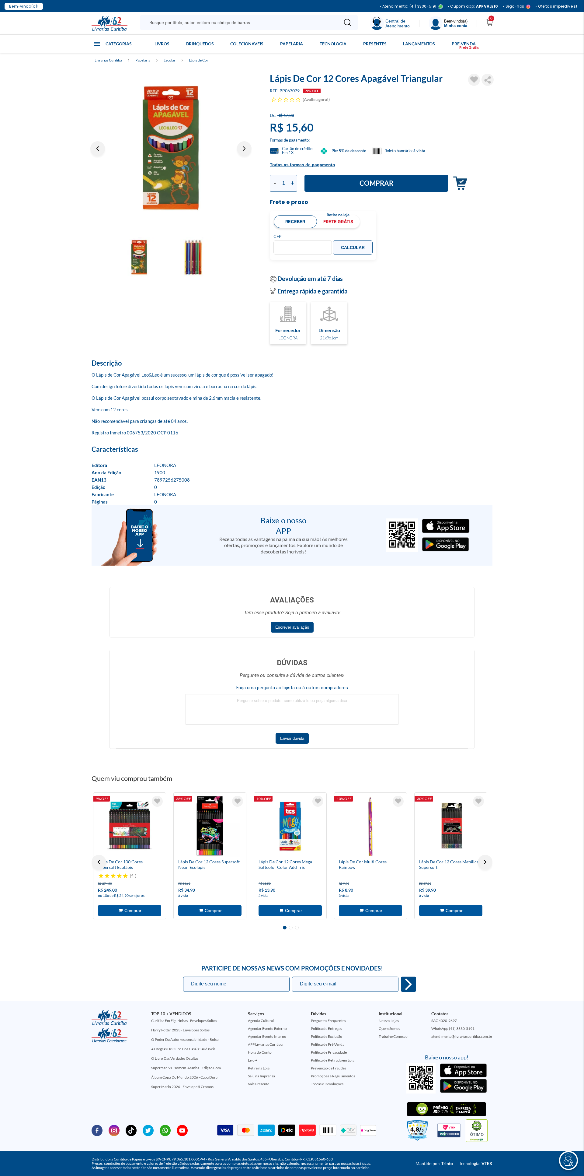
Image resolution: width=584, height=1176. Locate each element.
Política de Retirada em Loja (332, 1060)
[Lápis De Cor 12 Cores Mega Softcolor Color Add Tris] (290, 826)
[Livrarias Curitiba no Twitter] (148, 1130)
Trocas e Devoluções (327, 1084)
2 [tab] (291, 927)
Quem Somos (389, 1028)
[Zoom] (171, 148)
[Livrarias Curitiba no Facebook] (97, 1130)
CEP (277, 236)
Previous (97, 148)
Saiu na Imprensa (261, 1076)
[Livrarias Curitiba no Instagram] (114, 1130)
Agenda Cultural (261, 1020)
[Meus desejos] (157, 801)
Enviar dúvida (292, 738)
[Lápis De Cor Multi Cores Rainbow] (370, 826)
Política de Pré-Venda (327, 1044)
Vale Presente (258, 1084)
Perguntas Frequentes (328, 1020)
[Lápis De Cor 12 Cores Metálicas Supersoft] (450, 826)
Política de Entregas (326, 1028)
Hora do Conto (260, 1052)
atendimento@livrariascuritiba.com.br (461, 1036)
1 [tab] (285, 927)
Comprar (376, 183)
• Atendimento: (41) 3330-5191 (408, 6)
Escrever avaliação (292, 627)
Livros (162, 43)
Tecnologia (333, 43)
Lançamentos (419, 43)
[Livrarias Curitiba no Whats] (165, 1130)
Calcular (353, 247)
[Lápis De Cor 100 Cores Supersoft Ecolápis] (129, 826)
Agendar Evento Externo (267, 1028)
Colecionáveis (246, 43)
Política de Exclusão (326, 1036)
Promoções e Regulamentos (333, 1076)
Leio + (252, 1060)
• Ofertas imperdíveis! (556, 6)
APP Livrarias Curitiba (265, 1044)
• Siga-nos (513, 6)
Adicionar (458, 183)
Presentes (375, 43)
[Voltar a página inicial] (109, 23)
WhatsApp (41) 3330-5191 (452, 1028)
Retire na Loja (258, 1068)
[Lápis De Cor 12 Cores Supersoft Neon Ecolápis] (210, 826)
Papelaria (291, 43)
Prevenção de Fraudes (328, 1068)
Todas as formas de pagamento (302, 164)
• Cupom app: (473, 6)
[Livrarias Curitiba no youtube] (182, 1130)
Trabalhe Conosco (393, 1036)
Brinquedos (200, 43)
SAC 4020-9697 (444, 1020)
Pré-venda (464, 43)
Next (244, 148)
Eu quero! (408, 984)
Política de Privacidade (329, 1052)
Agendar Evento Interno (267, 1036)
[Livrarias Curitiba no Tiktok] (131, 1130)
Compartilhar (487, 80)
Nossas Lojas (389, 1020)
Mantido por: (434, 1163)
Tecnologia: (475, 1163)
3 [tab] (297, 927)
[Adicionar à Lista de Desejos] (474, 80)
